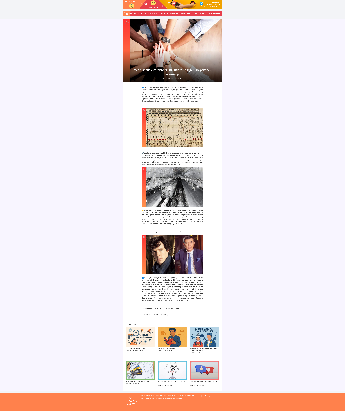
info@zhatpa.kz (150, 397)
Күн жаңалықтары (151, 13)
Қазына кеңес (185, 13)
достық (155, 314)
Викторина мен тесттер (215, 13)
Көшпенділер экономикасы (169, 13)
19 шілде (147, 314)
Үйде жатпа (138, 13)
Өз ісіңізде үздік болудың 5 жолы (135, 348)
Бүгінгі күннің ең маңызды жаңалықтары (137, 381)
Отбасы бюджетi (199, 13)
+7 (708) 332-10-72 (160, 397)
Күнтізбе (163, 314)
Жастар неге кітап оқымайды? (167, 348)
